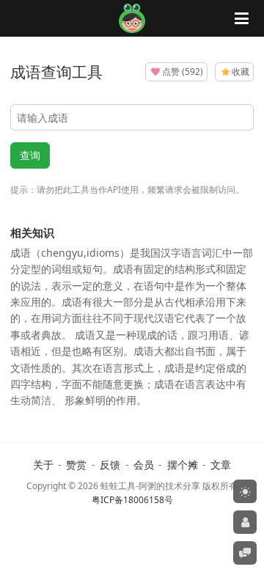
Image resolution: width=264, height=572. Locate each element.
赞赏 (76, 465)
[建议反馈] (245, 553)
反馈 (110, 465)
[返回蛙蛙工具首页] (132, 29)
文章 (220, 465)
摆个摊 (182, 465)
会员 (143, 465)
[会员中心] (245, 522)
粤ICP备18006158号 (132, 500)
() (182, 71)
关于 (43, 465)
